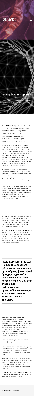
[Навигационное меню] (31, 20)
